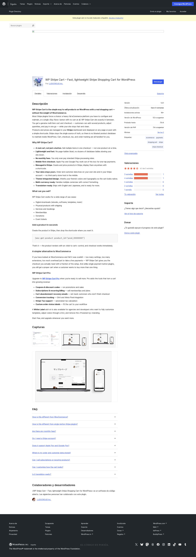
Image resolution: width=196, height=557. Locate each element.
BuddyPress (158, 534)
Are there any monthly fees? (44, 431)
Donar (120, 531)
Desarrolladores (87, 531)
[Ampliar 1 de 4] (56, 334)
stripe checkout (157, 147)
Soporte (160, 93)
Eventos (120, 527)
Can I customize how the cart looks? (47, 467)
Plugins (47, 531)
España (33, 545)
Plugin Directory (15, 11)
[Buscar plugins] (33, 25)
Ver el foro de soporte (133, 213)
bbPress (157, 531)
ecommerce (150, 137)
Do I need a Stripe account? (44, 438)
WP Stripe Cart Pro (50, 278)
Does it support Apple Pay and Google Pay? (50, 446)
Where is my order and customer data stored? (51, 453)
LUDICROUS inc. (56, 83)
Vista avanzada (130, 153)
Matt (155, 527)
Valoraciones (52, 93)
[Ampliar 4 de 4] (115, 354)
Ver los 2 (161, 132)
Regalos (121, 534)
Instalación (67, 93)
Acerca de (13, 523)
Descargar (158, 82)
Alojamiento (13, 531)
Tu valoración (130, 194)
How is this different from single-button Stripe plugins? (55, 424)
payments (159, 137)
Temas (47, 527)
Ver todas (160, 194)
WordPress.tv (87, 534)
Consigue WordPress (183, 4)
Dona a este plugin (132, 233)
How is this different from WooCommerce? (50, 417)
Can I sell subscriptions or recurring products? (51, 460)
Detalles (38, 93)
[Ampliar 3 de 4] (115, 334)
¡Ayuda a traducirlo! (116, 18)
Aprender (84, 523)
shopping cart (152, 142)
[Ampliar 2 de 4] (85, 334)
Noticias (12, 527)
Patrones (48, 534)
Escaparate (49, 523)
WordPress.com (160, 523)
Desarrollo (81, 93)
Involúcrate (121, 523)
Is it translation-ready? (41, 474)
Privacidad (13, 534)
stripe (161, 142)
